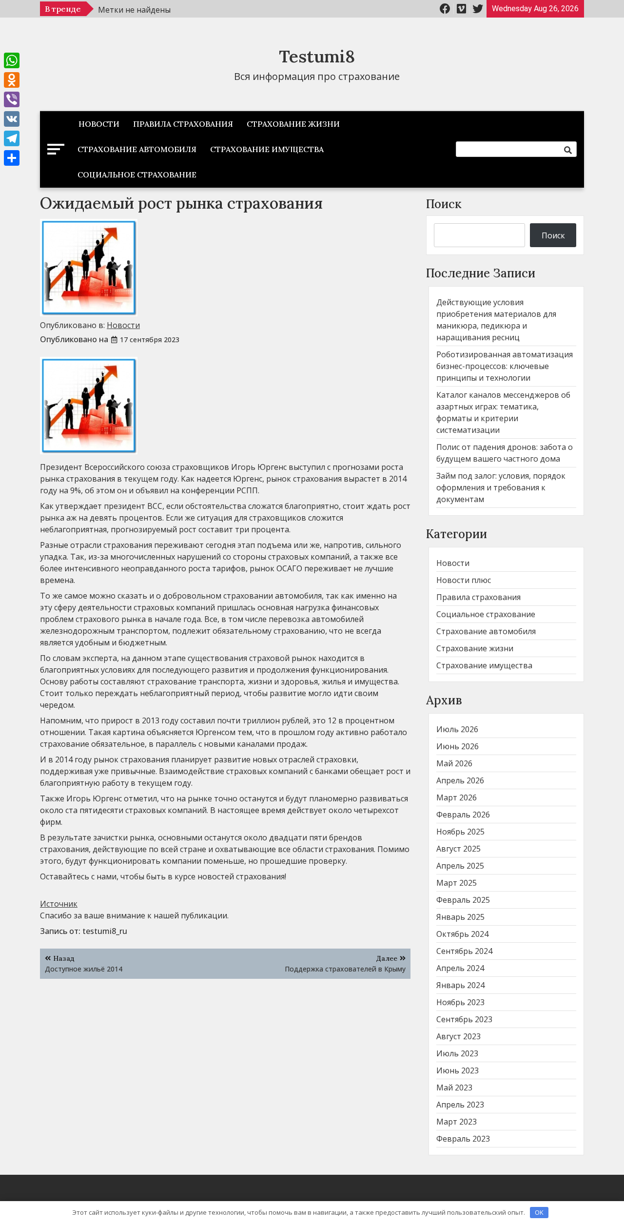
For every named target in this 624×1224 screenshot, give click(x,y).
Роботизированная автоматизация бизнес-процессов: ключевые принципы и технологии (504, 366)
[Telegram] (11, 138)
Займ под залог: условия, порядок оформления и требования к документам (501, 487)
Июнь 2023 (457, 1070)
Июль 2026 (457, 729)
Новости (98, 124)
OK (539, 1212)
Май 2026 (454, 763)
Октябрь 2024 (462, 934)
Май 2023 (454, 1087)
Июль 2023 (457, 1053)
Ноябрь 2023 (460, 1002)
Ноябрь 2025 (460, 831)
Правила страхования (183, 124)
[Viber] (11, 99)
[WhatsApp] (11, 60)
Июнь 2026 (457, 746)
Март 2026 (456, 797)
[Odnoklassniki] (11, 80)
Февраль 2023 (463, 1138)
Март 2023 (456, 1121)
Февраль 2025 (463, 899)
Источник (59, 903)
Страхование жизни (293, 124)
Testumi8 (317, 56)
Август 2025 (458, 848)
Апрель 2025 (460, 865)
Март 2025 (456, 882)
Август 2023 (458, 1036)
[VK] (11, 119)
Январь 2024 (460, 985)
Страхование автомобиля (137, 149)
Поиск (444, 204)
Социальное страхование (137, 174)
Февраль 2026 (463, 814)
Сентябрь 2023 (464, 1019)
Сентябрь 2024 (464, 951)
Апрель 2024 (460, 968)
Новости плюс (463, 580)
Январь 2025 (460, 917)
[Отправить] (11, 158)
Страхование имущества (267, 149)
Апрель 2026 (460, 780)
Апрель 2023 (460, 1104)
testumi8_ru (104, 931)
